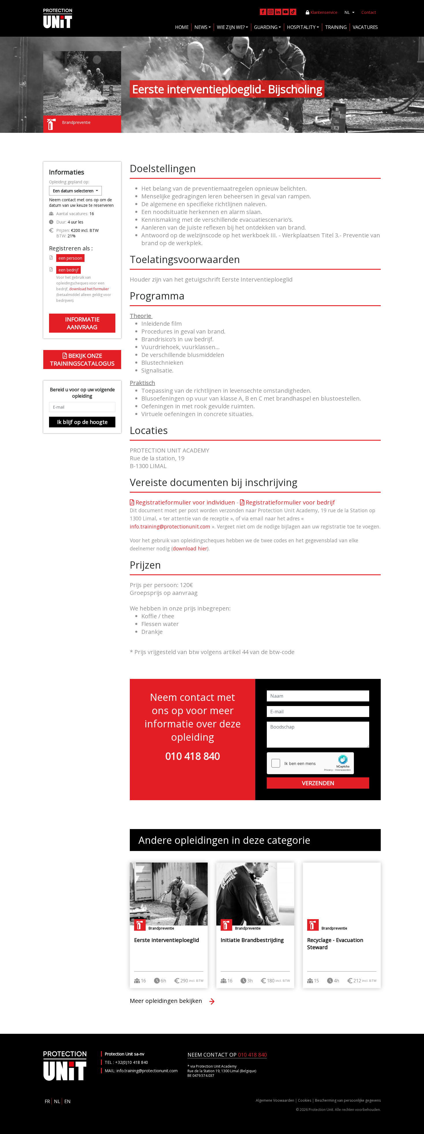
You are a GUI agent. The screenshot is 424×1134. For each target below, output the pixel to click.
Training (336, 27)
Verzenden (318, 783)
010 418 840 (192, 756)
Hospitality (301, 27)
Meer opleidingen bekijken (167, 1001)
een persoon (70, 258)
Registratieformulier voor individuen (184, 502)
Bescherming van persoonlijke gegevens (348, 1100)
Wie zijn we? (231, 27)
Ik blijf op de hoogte (82, 421)
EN (67, 1101)
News (200, 27)
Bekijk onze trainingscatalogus (82, 359)
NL (347, 12)
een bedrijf (68, 270)
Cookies (304, 1100)
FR (47, 1101)
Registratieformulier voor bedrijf (289, 502)
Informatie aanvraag (82, 323)
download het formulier (89, 288)
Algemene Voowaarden (275, 1100)
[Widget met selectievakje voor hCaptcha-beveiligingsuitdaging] (310, 763)
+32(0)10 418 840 (131, 1062)
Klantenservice (323, 12)
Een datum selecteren (74, 190)
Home (181, 27)
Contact (368, 12)
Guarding (265, 27)
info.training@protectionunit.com (170, 526)
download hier (190, 548)
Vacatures (365, 27)
